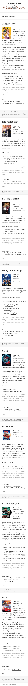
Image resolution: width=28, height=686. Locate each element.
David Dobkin (13, 496)
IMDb (18, 101)
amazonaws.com (8, 306)
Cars (4, 597)
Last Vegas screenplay (20, 263)
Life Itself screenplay (14, 191)
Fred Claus (7, 426)
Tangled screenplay (12, 114)
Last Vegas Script (10, 198)
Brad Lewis (11, 419)
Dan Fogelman (18, 111)
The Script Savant (15, 303)
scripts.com (19, 84)
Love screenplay (5, 591)
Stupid (15, 591)
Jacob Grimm (8, 113)
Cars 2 (5, 351)
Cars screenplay (7, 678)
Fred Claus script (5, 497)
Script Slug (20, 156)
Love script (11, 591)
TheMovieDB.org (19, 103)
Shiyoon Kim (4, 114)
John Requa (21, 589)
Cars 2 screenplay (17, 419)
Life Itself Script (10, 121)
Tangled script (19, 114)
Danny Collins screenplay (15, 343)
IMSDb (14, 389)
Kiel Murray (19, 679)
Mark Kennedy (14, 113)
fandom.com (17, 650)
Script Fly (18, 78)
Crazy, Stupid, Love (11, 503)
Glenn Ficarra (15, 589)
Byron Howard (12, 111)
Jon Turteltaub (13, 263)
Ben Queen (6, 419)
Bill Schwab (6, 111)
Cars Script (13, 678)
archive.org (17, 648)
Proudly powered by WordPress (9, 684)
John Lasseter (14, 420)
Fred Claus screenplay (20, 496)
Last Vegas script (5, 264)
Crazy (5, 589)
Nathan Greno (20, 113)
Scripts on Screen (14, 3)
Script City (13, 82)
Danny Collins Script (12, 270)
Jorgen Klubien (14, 679)
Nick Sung (19, 420)
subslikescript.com (9, 163)
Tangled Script (9, 23)
